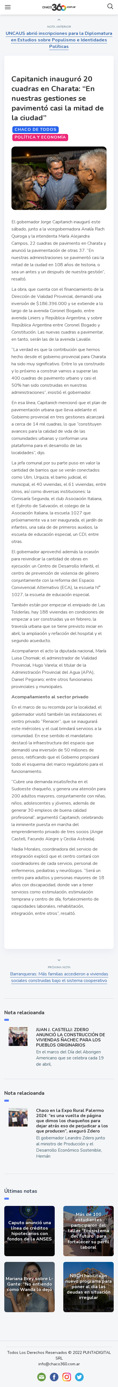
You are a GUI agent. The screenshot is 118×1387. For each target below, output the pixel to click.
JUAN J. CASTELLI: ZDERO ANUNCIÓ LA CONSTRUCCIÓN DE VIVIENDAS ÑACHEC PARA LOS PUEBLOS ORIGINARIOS (70, 1037)
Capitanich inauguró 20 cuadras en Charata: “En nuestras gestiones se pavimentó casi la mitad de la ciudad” (57, 98)
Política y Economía (40, 137)
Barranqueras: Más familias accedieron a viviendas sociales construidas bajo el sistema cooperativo (59, 977)
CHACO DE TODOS (35, 129)
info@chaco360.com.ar (59, 1364)
